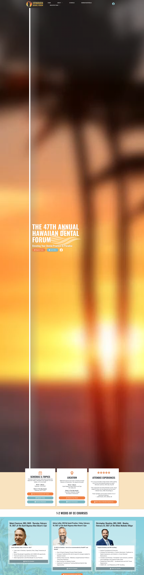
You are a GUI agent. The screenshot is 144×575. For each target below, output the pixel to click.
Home (49, 2)
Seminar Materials (86, 2)
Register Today (54, 5)
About (59, 2)
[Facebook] (113, 3)
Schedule (72, 2)
